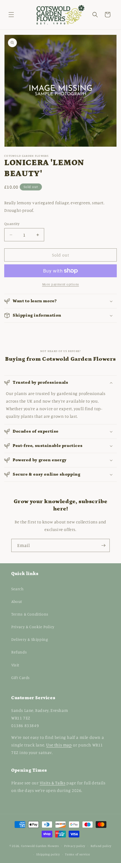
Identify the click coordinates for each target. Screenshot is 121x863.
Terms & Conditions (29, 614)
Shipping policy (48, 854)
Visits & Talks (52, 782)
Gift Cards (20, 677)
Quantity (11, 223)
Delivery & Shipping (29, 639)
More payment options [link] (60, 284)
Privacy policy (74, 846)
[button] (11, 14)
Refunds (19, 651)
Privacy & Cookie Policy (33, 626)
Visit (15, 664)
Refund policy (101, 846)
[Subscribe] (103, 545)
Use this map (59, 745)
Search (17, 588)
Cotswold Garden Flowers (40, 846)
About (16, 601)
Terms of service (77, 854)
